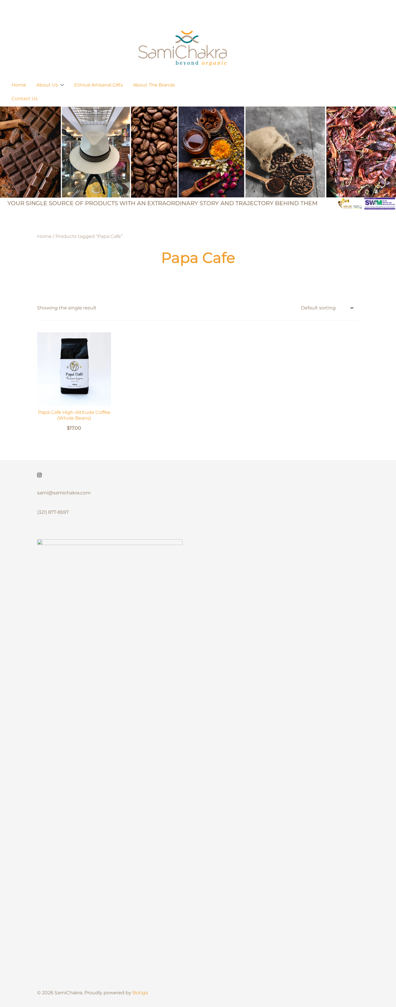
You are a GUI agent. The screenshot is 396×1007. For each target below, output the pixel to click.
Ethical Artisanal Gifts (98, 85)
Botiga (140, 992)
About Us (47, 85)
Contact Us (25, 98)
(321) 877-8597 (53, 512)
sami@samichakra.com (64, 493)
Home (19, 85)
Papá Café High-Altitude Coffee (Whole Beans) (74, 415)
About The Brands (154, 85)
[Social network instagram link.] (39, 474)
